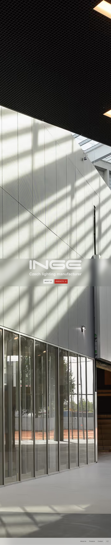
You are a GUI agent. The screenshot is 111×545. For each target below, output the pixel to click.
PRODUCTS (60, 281)
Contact (100, 541)
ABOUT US (48, 281)
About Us (83, 541)
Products (92, 541)
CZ (107, 541)
